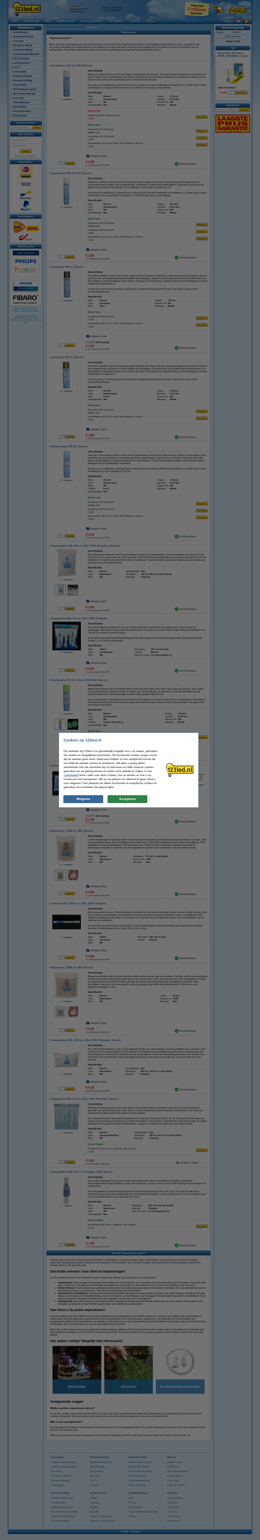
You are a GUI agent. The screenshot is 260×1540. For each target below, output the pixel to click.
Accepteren (127, 799)
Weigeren (83, 799)
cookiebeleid (71, 775)
